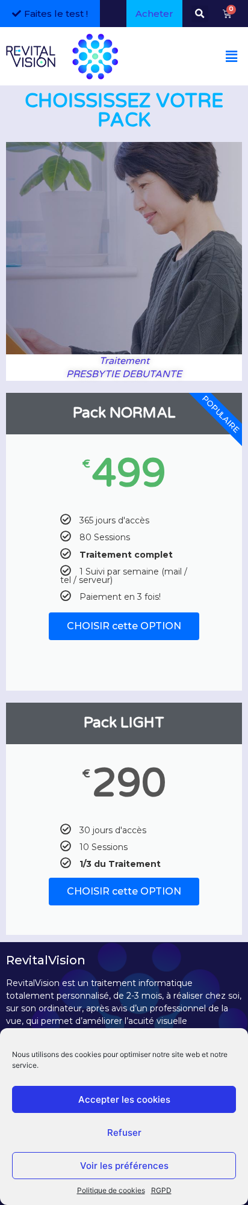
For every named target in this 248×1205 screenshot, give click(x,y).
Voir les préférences (124, 1165)
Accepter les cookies (124, 1099)
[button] (199, 13)
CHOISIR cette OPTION (124, 626)
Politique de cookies (111, 1190)
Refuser (124, 1132)
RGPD (161, 1190)
